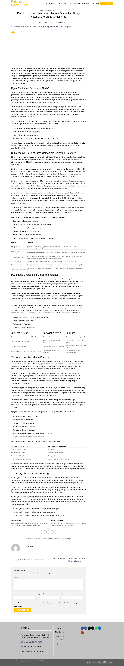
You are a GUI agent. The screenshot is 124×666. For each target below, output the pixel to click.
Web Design (41, 661)
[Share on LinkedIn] (55, 532)
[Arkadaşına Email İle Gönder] (48, 532)
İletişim (96, 3)
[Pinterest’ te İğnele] (52, 532)
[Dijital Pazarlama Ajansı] (19, 3)
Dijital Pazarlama (45, 10)
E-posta (41, 594)
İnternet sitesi (66, 594)
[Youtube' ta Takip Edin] (82, 632)
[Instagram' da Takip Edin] (85, 628)
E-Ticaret (54, 10)
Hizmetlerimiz (49, 3)
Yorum (16, 577)
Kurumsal (86, 3)
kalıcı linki (57, 538)
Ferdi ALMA (54, 22)
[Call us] (96, 628)
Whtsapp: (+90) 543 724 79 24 (31, 642)
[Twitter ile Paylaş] (45, 532)
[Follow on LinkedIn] (99, 628)
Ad (15, 594)
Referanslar (75, 3)
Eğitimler (62, 3)
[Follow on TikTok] (89, 628)
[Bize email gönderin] (92, 628)
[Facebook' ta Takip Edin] (82, 628)
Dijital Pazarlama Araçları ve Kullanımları (30, 560)
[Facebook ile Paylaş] (41, 532)
